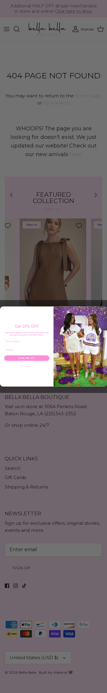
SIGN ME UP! (26, 358)
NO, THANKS (26, 366)
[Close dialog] (104, 309)
